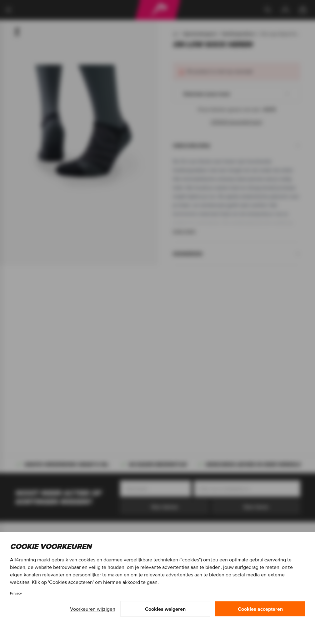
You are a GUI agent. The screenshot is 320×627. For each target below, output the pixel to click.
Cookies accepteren (260, 609)
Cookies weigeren (165, 609)
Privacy (16, 593)
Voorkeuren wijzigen (92, 609)
